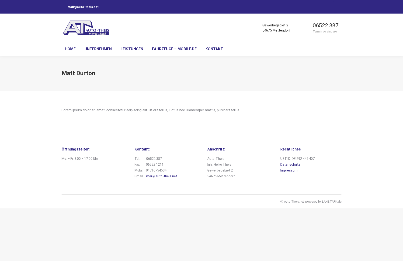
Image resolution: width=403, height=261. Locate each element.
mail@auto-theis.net (161, 176)
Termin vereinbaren (326, 31)
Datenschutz (290, 164)
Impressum (289, 170)
